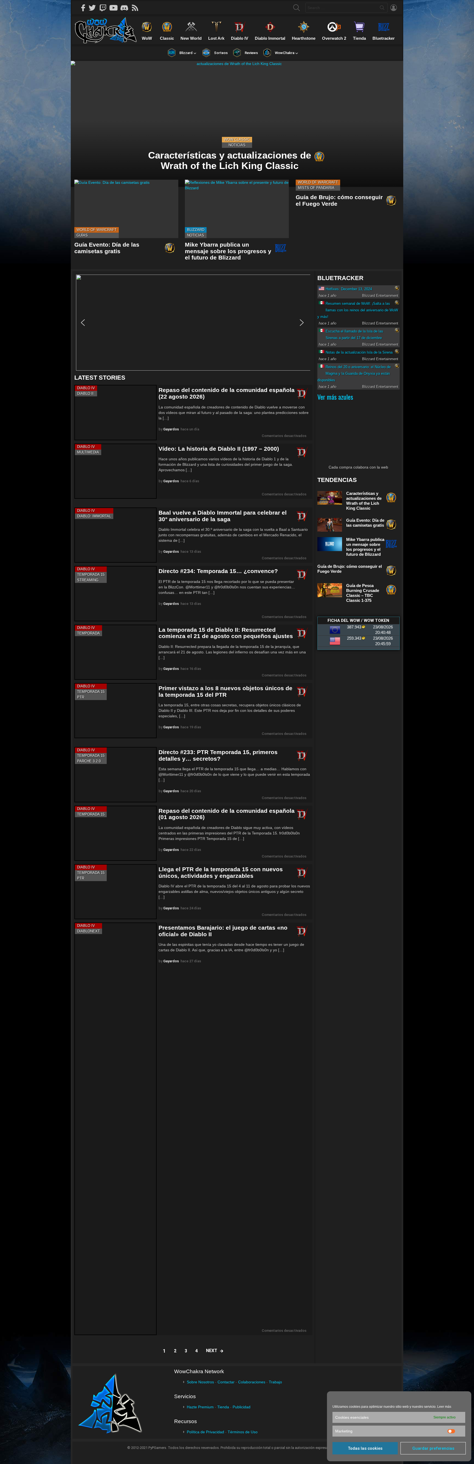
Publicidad (241, 1407)
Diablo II (85, 393)
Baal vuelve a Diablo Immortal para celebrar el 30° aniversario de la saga (223, 515)
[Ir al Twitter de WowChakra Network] (94, 7)
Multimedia (88, 452)
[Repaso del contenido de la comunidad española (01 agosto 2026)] (115, 833)
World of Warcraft (97, 230)
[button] (192, 323)
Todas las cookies (365, 1448)
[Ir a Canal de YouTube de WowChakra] (115, 7)
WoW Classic (237, 139)
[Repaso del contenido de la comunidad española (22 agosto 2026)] (115, 412)
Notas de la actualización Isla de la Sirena (359, 352)
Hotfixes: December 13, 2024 (349, 289)
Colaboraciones (251, 1382)
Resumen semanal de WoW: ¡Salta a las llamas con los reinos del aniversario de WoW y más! (357, 310)
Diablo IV (86, 388)
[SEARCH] (296, 7)
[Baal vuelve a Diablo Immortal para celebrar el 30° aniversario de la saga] (115, 535)
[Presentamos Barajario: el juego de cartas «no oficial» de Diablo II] (115, 1129)
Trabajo (275, 1382)
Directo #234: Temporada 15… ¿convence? (218, 571)
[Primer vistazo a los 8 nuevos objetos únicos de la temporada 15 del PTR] (115, 710)
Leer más (444, 1407)
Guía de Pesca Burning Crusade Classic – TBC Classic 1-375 (362, 593)
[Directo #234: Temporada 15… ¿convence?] (115, 593)
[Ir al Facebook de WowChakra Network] (83, 7)
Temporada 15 (91, 574)
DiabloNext (88, 931)
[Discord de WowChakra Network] (126, 7)
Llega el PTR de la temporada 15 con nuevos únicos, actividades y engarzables (221, 872)
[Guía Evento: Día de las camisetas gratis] (126, 209)
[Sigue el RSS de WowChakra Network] (137, 7)
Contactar (226, 1382)
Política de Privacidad (205, 1432)
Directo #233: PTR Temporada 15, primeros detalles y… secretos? (218, 755)
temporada (88, 633)
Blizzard (195, 230)
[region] (193, 323)
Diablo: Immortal (94, 516)
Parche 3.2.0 (89, 761)
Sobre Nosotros (200, 1382)
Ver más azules (335, 397)
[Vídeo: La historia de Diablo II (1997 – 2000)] (115, 471)
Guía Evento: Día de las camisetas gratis (106, 247)
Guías (82, 235)
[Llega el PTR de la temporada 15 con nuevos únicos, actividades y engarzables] (115, 891)
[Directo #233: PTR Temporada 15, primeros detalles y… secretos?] (115, 774)
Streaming (87, 580)
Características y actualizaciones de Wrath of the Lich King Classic (364, 500)
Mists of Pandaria (316, 188)
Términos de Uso (243, 1432)
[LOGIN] (393, 7)
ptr (80, 697)
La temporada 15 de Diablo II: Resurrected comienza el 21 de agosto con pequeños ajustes (226, 633)
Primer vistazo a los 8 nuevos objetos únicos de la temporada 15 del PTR (225, 691)
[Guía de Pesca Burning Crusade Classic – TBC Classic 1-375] (329, 590)
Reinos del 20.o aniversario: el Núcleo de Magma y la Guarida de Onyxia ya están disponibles (354, 373)
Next (211, 1350)
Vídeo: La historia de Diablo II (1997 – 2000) (219, 448)
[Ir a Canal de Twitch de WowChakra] (104, 7)
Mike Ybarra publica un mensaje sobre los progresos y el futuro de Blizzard (228, 251)
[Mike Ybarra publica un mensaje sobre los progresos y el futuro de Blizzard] (237, 209)
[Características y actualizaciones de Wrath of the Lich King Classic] (237, 124)
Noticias (237, 145)
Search (382, 9)
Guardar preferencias (433, 1448)
